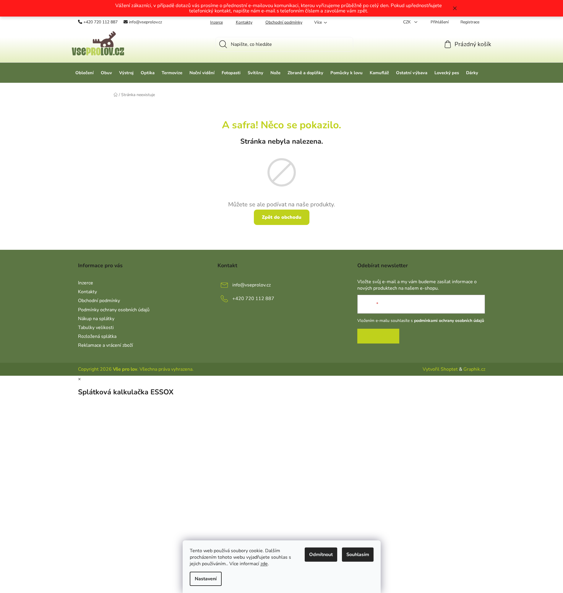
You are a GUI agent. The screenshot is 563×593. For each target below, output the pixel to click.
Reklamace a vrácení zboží (105, 345)
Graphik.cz (474, 369)
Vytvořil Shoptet (440, 369)
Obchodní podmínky (283, 22)
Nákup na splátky (96, 318)
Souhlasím (357, 554)
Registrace (469, 22)
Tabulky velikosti (96, 327)
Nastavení (206, 579)
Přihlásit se (378, 336)
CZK (407, 22)
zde (264, 563)
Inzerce (216, 22)
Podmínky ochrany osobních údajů (114, 310)
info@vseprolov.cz (145, 22)
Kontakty (244, 22)
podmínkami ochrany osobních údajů (449, 320)
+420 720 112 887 (100, 22)
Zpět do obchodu (281, 217)
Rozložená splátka (97, 336)
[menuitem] (84, 73)
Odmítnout (321, 554)
